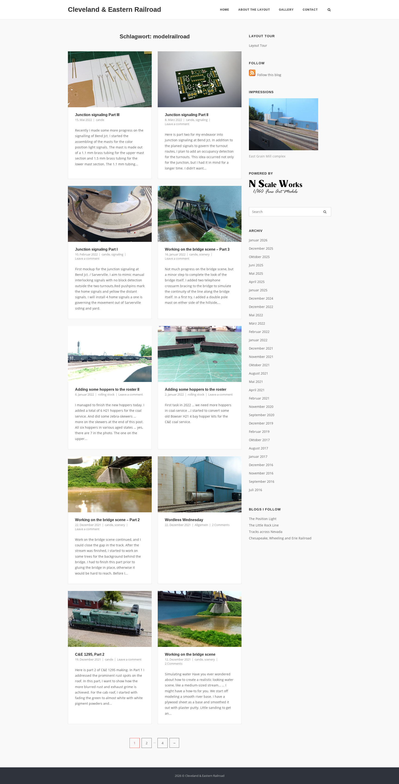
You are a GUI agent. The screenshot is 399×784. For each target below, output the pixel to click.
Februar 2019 (259, 431)
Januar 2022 (258, 340)
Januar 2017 (258, 456)
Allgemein (201, 525)
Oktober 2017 (259, 440)
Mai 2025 (256, 273)
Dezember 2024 (261, 298)
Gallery (286, 9)
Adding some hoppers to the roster (195, 389)
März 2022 (257, 323)
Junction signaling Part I (96, 249)
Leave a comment (177, 124)
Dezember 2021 (261, 348)
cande (100, 120)
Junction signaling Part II (186, 115)
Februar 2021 (259, 398)
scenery (204, 254)
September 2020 (261, 415)
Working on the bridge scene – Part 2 (107, 520)
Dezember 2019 (261, 423)
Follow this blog (268, 75)
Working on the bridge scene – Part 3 (197, 249)
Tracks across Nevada (265, 531)
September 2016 (261, 481)
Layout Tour (258, 45)
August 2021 (258, 373)
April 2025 (257, 282)
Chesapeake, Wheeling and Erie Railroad (280, 538)
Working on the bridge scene (190, 654)
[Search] (325, 211)
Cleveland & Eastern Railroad (114, 9)
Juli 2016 (255, 490)
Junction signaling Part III (97, 115)
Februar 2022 (259, 331)
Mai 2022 (256, 315)
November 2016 (261, 473)
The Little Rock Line (264, 525)
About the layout (254, 9)
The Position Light (262, 519)
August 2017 (258, 448)
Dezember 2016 (261, 465)
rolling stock (106, 394)
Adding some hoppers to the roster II (107, 389)
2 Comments (221, 525)
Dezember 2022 (261, 306)
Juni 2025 (256, 265)
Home (224, 9)
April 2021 (257, 390)
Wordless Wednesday (184, 520)
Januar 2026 (258, 240)
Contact (310, 9)
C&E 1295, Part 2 (89, 654)
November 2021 (261, 356)
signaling (202, 120)
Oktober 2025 (259, 257)
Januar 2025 (258, 290)
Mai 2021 (256, 381)
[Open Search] (329, 10)
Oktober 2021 (259, 365)
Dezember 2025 (261, 248)
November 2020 (261, 406)
